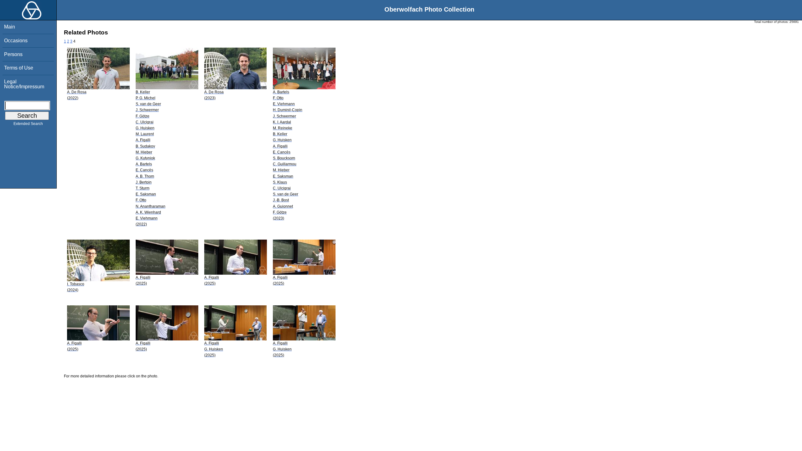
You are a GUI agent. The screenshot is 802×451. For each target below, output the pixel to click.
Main (9, 26)
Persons (13, 54)
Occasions (16, 40)
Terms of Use (18, 67)
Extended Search (28, 124)
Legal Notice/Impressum (24, 84)
